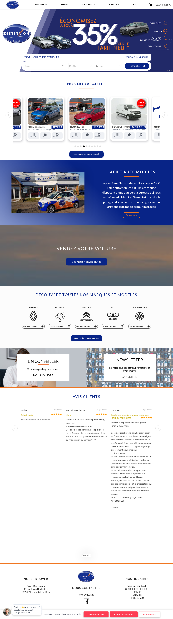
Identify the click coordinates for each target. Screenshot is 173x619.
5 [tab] (86, 146)
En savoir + (131, 215)
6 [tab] (89, 146)
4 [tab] (83, 146)
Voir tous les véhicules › (137, 57)
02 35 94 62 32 (86, 595)
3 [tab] (80, 146)
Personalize (149, 614)
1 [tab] (75, 146)
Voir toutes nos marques (86, 338)
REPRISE (64, 5)
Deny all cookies (124, 614)
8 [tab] (94, 146)
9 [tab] (97, 146)
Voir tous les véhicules (85, 154)
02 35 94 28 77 (163, 4)
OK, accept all (96, 614)
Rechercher (135, 66)
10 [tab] (100, 146)
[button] (86, 261)
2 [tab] (78, 146)
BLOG (135, 5)
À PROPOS (114, 5)
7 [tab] (92, 146)
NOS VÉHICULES (40, 5)
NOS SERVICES (88, 5)
